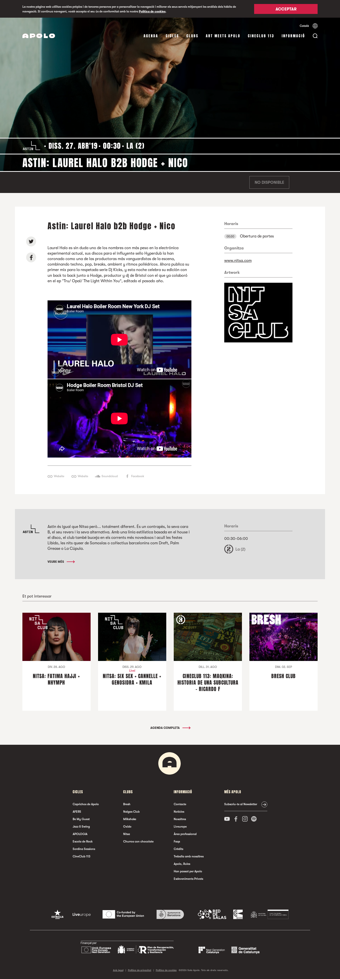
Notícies (179, 811)
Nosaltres (180, 819)
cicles (172, 36)
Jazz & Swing (81, 826)
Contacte (180, 804)
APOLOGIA (80, 834)
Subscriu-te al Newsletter (240, 804)
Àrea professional (185, 834)
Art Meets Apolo (223, 36)
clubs (192, 36)
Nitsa (126, 834)
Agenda (151, 36)
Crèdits (178, 849)
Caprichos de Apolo (86, 804)
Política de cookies (152, 11)
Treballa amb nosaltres (189, 856)
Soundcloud (110, 476)
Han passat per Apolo (188, 871)
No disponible (269, 182)
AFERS (77, 811)
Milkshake (129, 819)
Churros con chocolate (138, 841)
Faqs (177, 841)
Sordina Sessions (84, 849)
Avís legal (118, 970)
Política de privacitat (139, 970)
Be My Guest (81, 819)
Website (59, 476)
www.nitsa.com (238, 260)
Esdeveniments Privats (188, 879)
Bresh (126, 804)
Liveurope (180, 826)
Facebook (137, 476)
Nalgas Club (131, 811)
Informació (293, 36)
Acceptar (286, 9)
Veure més (56, 561)
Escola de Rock (83, 841)
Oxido (127, 826)
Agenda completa (165, 728)
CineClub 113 (261, 36)
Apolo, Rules (182, 864)
